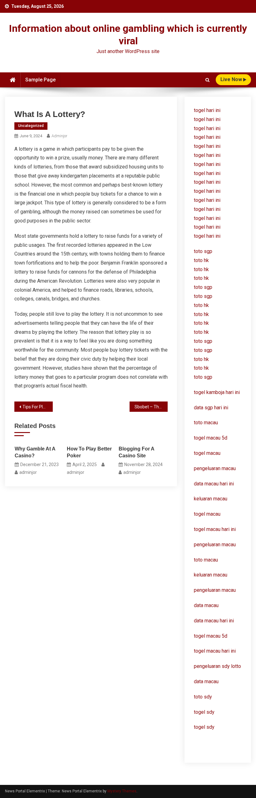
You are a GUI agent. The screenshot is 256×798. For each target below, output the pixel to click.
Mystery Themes (121, 791)
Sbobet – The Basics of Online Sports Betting (151, 406)
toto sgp (203, 377)
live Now (231, 79)
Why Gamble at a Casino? (35, 452)
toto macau (206, 560)
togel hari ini (207, 110)
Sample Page (40, 80)
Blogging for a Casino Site (136, 452)
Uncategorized (31, 126)
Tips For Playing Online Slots (37, 406)
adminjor (59, 136)
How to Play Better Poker (89, 452)
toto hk (201, 368)
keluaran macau (210, 575)
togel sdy (204, 712)
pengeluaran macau (215, 544)
